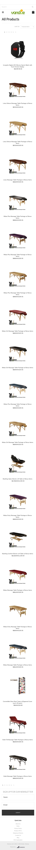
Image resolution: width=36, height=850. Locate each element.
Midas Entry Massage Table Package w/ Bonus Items (17, 516)
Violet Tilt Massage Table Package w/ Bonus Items (17, 739)
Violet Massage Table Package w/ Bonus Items (17, 776)
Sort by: (17, 26)
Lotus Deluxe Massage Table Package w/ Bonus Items (17, 104)
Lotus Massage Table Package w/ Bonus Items (17, 180)
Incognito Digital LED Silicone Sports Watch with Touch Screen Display (17, 66)
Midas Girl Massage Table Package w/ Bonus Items (17, 331)
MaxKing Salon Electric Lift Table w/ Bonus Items (17, 479)
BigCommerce (21, 847)
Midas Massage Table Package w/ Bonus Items (17, 590)
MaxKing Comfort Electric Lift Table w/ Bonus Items (17, 553)
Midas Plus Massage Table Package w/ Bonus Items (17, 217)
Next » (15, 32)
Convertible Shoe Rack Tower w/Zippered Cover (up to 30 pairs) (17, 702)
